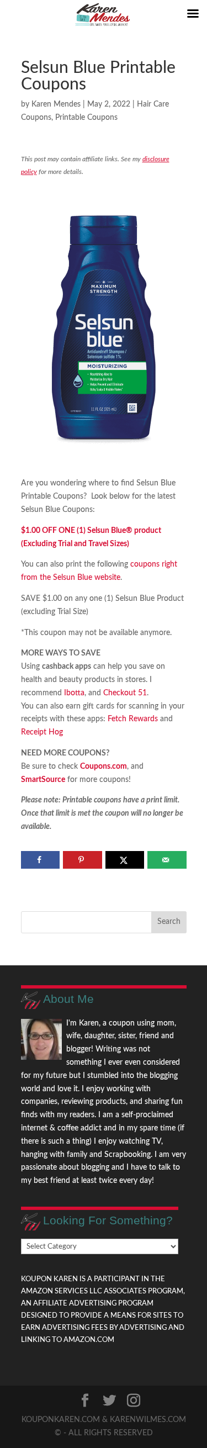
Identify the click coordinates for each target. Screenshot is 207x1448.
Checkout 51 (125, 693)
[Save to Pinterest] (82, 860)
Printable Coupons (86, 117)
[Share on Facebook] (40, 860)
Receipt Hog (42, 732)
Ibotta (74, 693)
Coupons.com (103, 766)
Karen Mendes (56, 104)
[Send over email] (167, 860)
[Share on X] (125, 860)
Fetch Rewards (131, 719)
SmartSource (43, 780)
